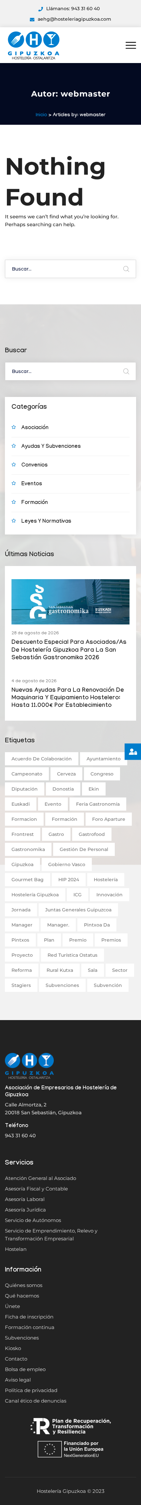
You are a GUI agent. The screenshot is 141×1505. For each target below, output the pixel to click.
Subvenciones (62, 985)
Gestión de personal (84, 849)
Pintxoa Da (97, 925)
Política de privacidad (31, 1390)
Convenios (34, 466)
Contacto (16, 1359)
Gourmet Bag (27, 880)
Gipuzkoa (22, 864)
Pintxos (20, 940)
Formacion (24, 819)
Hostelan (16, 1249)
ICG (77, 895)
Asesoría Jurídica (25, 1210)
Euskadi (20, 804)
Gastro (56, 834)
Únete (12, 1306)
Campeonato (26, 774)
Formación (34, 503)
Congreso (102, 774)
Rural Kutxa (60, 970)
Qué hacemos (22, 1296)
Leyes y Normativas (46, 522)
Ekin (94, 789)
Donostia (63, 789)
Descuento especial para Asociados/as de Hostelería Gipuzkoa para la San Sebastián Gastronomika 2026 (69, 651)
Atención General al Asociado (40, 1178)
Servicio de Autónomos (33, 1220)
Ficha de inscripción (29, 1317)
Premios (111, 940)
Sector (120, 970)
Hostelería (106, 880)
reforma (21, 970)
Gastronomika (28, 849)
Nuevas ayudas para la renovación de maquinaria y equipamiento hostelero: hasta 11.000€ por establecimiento (67, 698)
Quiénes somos (23, 1285)
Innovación (109, 895)
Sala (92, 970)
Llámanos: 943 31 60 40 (73, 8)
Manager (21, 925)
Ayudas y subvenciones (51, 447)
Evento (53, 804)
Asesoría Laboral (25, 1199)
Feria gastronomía (98, 804)
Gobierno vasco (66, 864)
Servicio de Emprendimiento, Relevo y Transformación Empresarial (51, 1235)
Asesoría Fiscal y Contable (36, 1189)
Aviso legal (18, 1380)
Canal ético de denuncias (35, 1401)
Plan (49, 940)
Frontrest (22, 834)
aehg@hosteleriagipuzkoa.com (74, 19)
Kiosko (13, 1348)
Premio (78, 940)
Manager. (58, 925)
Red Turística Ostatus (72, 955)
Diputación (24, 789)
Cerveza (66, 774)
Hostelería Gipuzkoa (35, 895)
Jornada (20, 910)
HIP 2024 (68, 880)
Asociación (35, 428)
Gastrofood (92, 834)
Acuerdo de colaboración (41, 759)
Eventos (31, 484)
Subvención (108, 985)
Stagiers (21, 985)
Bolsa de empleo (25, 1369)
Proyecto (22, 955)
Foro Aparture (108, 819)
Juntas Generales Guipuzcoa (78, 910)
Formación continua (29, 1327)
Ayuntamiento (104, 759)
